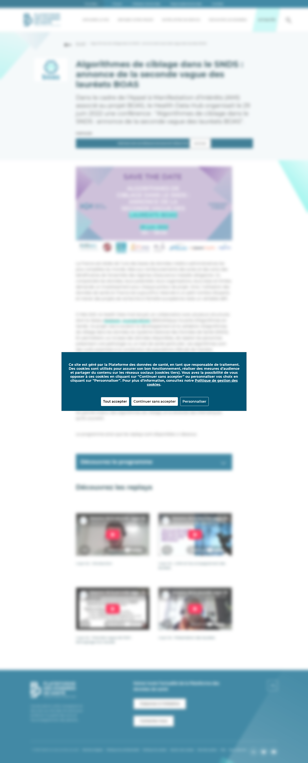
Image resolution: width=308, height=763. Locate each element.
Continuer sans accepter (154, 401)
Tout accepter (115, 401)
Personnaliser (194, 401)
